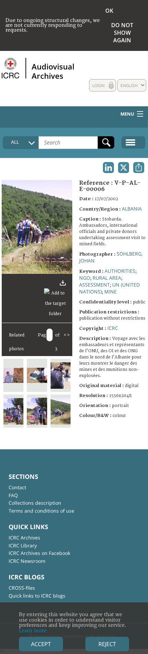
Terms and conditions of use (41, 510)
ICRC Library (23, 545)
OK (109, 10)
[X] (123, 167)
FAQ (13, 495)
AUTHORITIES (120, 271)
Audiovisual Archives (53, 71)
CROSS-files (22, 588)
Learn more (32, 631)
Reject (107, 644)
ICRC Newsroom (27, 561)
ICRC (112, 328)
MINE (110, 291)
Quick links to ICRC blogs (37, 595)
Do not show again (122, 32)
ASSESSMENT (94, 284)
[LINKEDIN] (108, 167)
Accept (41, 644)
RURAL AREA (107, 278)
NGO (84, 278)
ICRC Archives (24, 537)
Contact (17, 487)
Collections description (35, 503)
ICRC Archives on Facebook (39, 553)
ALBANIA (132, 208)
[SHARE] (138, 167)
